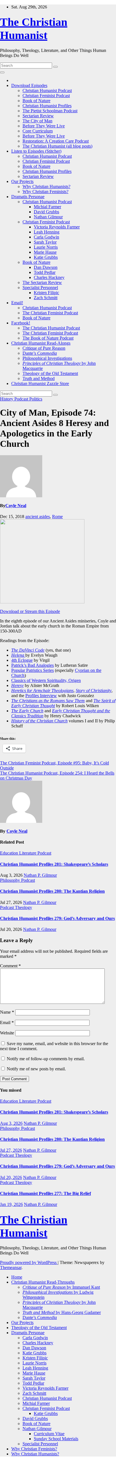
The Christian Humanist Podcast (51, 328)
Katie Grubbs (46, 257)
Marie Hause (45, 252)
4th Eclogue (22, 660)
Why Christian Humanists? (46, 186)
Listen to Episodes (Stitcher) (36, 151)
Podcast (21, 399)
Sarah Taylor (45, 242)
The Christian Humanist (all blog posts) (57, 146)
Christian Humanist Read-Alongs (40, 343)
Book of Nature (36, 100)
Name (7, 1012)
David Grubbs (46, 211)
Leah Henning (46, 232)
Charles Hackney (49, 277)
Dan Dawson (45, 267)
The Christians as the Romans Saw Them (48, 700)
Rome (57, 516)
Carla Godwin (46, 237)
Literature (28, 853)
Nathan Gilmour (48, 216)
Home (16, 1277)
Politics (35, 399)
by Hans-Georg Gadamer (62, 1312)
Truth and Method (39, 378)
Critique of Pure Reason (44, 348)
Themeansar (10, 1267)
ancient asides (37, 516)
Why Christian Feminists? (45, 191)
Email (7, 1022)
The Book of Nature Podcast (48, 338)
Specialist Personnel (40, 287)
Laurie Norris (46, 247)
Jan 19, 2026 (11, 1204)
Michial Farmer (47, 206)
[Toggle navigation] (2, 72)
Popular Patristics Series (32, 670)
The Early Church (27, 710)
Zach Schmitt (45, 297)
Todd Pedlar (44, 272)
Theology (23, 907)
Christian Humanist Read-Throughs (43, 1282)
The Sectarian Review (42, 282)
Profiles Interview (41, 695)
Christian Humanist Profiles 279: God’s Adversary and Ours (57, 918)
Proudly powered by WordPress (29, 1262)
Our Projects (22, 181)
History (7, 399)
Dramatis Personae (27, 196)
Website (7, 1033)
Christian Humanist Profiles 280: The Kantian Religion (52, 891)
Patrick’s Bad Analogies (32, 665)
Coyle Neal (15, 505)
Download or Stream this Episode (30, 611)
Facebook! (20, 322)
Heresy (17, 685)
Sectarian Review (38, 115)
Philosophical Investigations (47, 358)
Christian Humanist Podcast (47, 90)
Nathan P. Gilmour (40, 875)
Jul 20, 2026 (11, 1177)
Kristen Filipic (46, 292)
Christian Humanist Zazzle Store (40, 383)
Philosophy (10, 880)
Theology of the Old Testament (50, 373)
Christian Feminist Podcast (46, 95)
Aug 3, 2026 (11, 1123)
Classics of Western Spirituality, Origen (46, 680)
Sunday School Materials (56, 1438)
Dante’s (40, 353)
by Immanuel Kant (61, 1287)
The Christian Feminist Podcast (50, 312)
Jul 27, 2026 (11, 1150)
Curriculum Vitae (49, 1433)
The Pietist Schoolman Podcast (50, 110)
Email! (17, 302)
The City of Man (37, 120)
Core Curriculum (38, 131)
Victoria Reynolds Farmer (57, 227)
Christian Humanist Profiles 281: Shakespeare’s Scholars (54, 864)
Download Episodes (29, 85)
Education (9, 853)
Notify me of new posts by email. (36, 1068)
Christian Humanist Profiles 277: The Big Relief (45, 1193)
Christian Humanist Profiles (47, 105)
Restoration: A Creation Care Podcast (56, 141)
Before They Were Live (44, 125)
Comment (10, 965)
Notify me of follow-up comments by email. (46, 1058)
